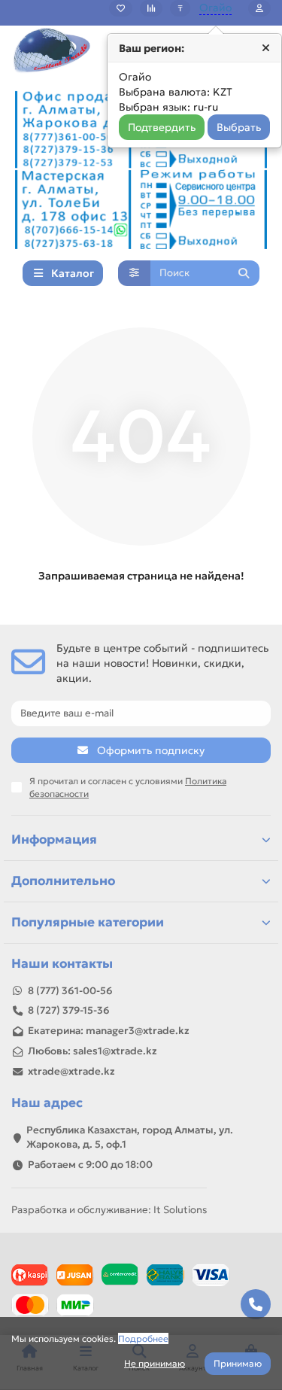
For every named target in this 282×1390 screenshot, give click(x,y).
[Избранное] (120, 8)
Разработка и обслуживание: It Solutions (109, 1209)
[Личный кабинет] (259, 8)
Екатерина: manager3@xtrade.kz (109, 1030)
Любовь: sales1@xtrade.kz (92, 1051)
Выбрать (239, 127)
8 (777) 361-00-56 (70, 990)
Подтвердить (162, 127)
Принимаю (238, 1363)
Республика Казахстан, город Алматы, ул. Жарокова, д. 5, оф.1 (129, 1137)
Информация (54, 839)
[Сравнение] (151, 8)
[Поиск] (244, 273)
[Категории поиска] (134, 273)
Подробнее (143, 1338)
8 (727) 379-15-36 (69, 1010)
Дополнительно (63, 881)
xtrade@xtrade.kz (71, 1071)
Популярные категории (87, 922)
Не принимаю (154, 1363)
